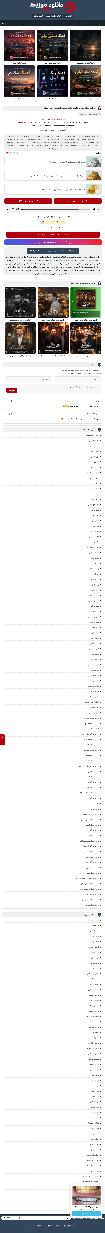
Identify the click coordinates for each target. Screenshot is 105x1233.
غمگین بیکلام (94, 729)
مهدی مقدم (95, 1075)
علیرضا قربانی (94, 691)
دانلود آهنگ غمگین (92, 723)
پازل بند (96, 526)
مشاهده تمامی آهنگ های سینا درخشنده (53, 234)
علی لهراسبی (94, 925)
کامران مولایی (94, 952)
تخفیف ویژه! (86, 1213)
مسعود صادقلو (93, 1059)
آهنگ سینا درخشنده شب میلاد (86, 356)
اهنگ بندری (95, 1150)
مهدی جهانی (94, 1070)
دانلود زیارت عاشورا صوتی (89, 814)
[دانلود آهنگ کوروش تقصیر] (85, 45)
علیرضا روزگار (94, 681)
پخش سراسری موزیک (91, 1176)
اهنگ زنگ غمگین (93, 1155)
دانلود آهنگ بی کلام (92, 771)
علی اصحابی (94, 670)
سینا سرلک (95, 627)
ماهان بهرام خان (93, 973)
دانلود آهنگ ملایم (19, 99)
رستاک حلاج (94, 568)
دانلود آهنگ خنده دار (91, 835)
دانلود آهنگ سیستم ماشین (89, 841)
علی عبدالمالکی (93, 920)
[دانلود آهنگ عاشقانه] (19, 45)
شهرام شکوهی (94, 649)
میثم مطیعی (94, 1096)
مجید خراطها (94, 979)
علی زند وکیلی (94, 697)
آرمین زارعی (95, 451)
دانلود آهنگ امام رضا (91, 862)
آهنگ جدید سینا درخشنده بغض (20, 320)
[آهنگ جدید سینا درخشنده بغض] (20, 302)
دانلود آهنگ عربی (92, 782)
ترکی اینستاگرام (93, 713)
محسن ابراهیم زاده (92, 989)
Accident (57, 1230)
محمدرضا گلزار (94, 1021)
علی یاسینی (94, 931)
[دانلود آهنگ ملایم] (19, 81)
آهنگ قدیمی (94, 707)
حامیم (96, 542)
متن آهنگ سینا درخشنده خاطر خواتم (20, 356)
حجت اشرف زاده (93, 547)
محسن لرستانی (93, 1000)
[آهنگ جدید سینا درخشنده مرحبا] (85, 302)
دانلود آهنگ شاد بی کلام (90, 883)
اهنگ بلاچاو (94, 1144)
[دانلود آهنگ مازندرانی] (85, 81)
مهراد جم (96, 1085)
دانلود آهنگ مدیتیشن (90, 787)
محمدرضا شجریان (92, 1016)
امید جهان (95, 467)
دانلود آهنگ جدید (60, 119)
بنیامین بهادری (93, 515)
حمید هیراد (95, 558)
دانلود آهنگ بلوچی (92, 894)
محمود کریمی (94, 1037)
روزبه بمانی (95, 590)
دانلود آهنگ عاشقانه (19, 63)
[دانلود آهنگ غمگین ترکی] (52, 45)
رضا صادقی (95, 579)
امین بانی (95, 483)
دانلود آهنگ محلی (92, 905)
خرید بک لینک (94, 1171)
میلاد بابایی (94, 1102)
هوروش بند (95, 1128)
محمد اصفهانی (93, 1011)
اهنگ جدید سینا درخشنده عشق (53, 320)
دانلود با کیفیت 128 (27, 201)
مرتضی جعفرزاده (93, 1048)
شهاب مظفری (94, 643)
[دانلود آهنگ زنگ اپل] (52, 81)
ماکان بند (95, 968)
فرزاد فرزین (95, 941)
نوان (97, 1118)
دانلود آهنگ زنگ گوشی (90, 899)
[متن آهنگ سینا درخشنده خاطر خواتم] (20, 338)
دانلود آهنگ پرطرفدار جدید (89, 889)
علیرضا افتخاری (93, 675)
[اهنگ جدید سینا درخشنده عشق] (53, 302)
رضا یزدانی (95, 584)
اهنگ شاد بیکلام (93, 1160)
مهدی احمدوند (93, 1064)
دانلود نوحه (95, 809)
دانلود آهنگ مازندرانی (86, 99)
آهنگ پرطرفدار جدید (53, 16)
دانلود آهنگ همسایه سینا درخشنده (53, 356)
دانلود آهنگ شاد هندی (91, 851)
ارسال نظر (11, 390)
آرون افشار (95, 456)
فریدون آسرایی (93, 947)
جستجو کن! (6, 23)
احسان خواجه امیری (92, 435)
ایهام (97, 494)
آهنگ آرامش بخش (92, 702)
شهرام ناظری (94, 654)
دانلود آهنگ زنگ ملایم (91, 846)
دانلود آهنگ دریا (93, 830)
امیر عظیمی (94, 478)
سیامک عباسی (93, 611)
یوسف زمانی (94, 1134)
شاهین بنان (95, 638)
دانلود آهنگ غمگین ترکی (52, 63)
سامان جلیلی (94, 600)
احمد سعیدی (94, 446)
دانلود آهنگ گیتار (92, 825)
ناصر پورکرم (95, 1107)
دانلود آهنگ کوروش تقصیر (86, 63)
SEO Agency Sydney (90, 1182)
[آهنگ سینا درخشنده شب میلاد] (85, 338)
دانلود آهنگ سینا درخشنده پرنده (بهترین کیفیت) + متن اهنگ (69, 108)
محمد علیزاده (94, 1027)
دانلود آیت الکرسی (92, 857)
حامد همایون (94, 536)
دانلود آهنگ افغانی (92, 798)
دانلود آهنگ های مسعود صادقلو (87, 878)
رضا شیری (95, 574)
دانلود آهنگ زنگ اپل (52, 99)
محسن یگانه (94, 1005)
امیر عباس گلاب (93, 472)
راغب (97, 563)
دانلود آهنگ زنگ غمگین (90, 761)
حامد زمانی (95, 531)
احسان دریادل (94, 440)
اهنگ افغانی (94, 1139)
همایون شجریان (93, 1123)
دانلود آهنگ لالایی (92, 868)
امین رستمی (94, 488)
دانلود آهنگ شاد (93, 873)
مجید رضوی (94, 984)
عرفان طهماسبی (93, 665)
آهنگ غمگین (38, 16)
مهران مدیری (94, 1091)
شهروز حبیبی (94, 659)
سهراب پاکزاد (94, 606)
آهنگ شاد (68, 16)
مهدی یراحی (94, 1080)
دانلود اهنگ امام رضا (91, 718)
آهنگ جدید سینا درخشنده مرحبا (86, 320)
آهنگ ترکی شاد (93, 803)
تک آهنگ (83, 114)
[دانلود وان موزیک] (52, 7)
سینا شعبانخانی (93, 632)
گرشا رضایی (95, 957)
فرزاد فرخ (96, 936)
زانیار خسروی (94, 595)
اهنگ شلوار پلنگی (92, 1166)
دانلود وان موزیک (24, 122)
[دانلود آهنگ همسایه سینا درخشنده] (53, 338)
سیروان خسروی (93, 617)
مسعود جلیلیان (93, 1054)
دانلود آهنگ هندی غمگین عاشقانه (87, 819)
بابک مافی (95, 510)
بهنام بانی (95, 520)
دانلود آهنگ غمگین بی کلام (89, 766)
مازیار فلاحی (94, 963)
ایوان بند (95, 499)
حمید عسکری (94, 552)
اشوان (96, 462)
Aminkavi (54, 1230)
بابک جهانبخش (93, 504)
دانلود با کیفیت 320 (76, 201)
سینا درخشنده (94, 622)
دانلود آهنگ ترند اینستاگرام (89, 793)
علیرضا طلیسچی (93, 686)
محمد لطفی (94, 1032)
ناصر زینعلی (95, 1112)
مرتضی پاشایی (93, 1043)
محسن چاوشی (93, 995)
